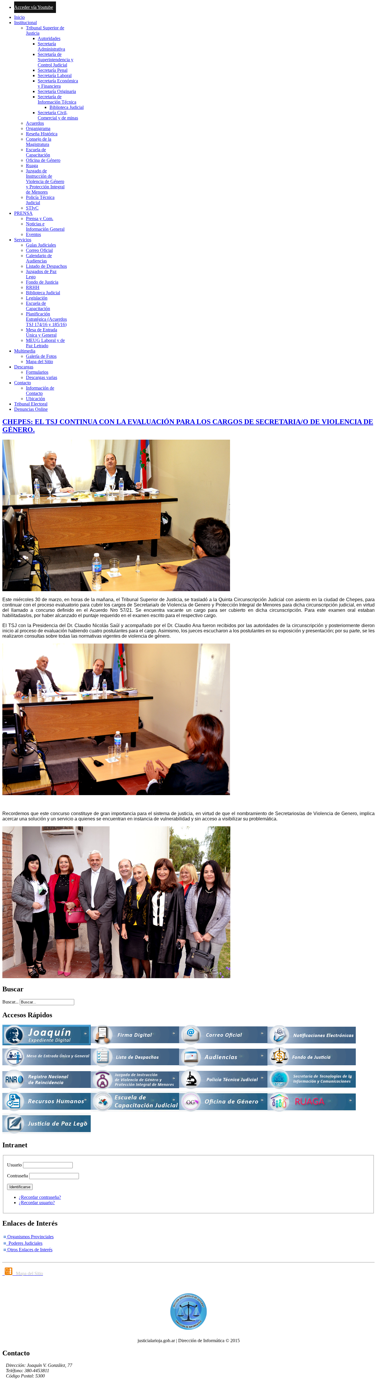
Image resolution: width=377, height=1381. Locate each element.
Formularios (37, 372)
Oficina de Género (43, 160)
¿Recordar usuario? (37, 1202)
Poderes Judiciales (24, 1243)
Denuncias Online (31, 409)
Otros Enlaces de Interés (29, 1249)
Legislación (36, 297)
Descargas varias (41, 377)
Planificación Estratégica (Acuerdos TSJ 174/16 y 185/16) (46, 319)
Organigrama (38, 128)
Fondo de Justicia (42, 282)
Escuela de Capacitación (38, 152)
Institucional (25, 22)
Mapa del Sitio (39, 361)
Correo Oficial (39, 250)
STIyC (32, 207)
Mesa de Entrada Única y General (41, 332)
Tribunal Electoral (30, 403)
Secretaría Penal (52, 70)
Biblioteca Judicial (66, 107)
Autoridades (49, 38)
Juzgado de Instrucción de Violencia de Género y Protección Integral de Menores (45, 181)
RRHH (32, 287)
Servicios (22, 239)
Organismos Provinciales (30, 1236)
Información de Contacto (40, 390)
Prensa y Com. (39, 218)
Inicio (19, 17)
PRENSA (23, 213)
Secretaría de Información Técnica (57, 99)
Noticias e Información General (45, 226)
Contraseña (17, 1175)
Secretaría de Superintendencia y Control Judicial (55, 59)
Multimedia (24, 350)
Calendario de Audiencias (39, 258)
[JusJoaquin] (46, 1043)
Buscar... (10, 1001)
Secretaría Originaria (57, 91)
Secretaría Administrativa (51, 46)
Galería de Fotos (41, 356)
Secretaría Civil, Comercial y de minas (58, 115)
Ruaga (32, 165)
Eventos (33, 234)
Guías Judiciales (41, 244)
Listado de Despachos (46, 266)
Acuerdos (35, 123)
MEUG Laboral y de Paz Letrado (45, 343)
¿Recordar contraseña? (40, 1197)
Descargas (23, 366)
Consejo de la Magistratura (38, 142)
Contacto (22, 382)
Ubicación (35, 398)
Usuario (14, 1164)
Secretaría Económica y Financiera (58, 83)
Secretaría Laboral (55, 75)
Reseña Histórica (41, 133)
